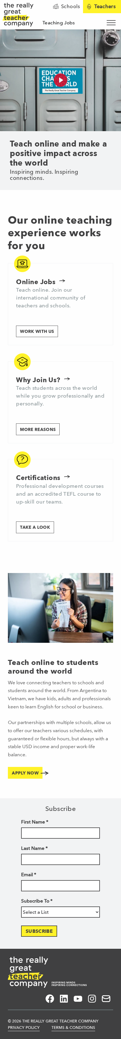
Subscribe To (37, 901)
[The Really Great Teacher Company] (47, 972)
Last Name (34, 848)
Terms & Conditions (73, 1027)
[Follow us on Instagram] (92, 999)
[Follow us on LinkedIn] (64, 999)
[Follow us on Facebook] (50, 999)
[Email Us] (106, 999)
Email (28, 874)
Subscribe (39, 931)
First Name (34, 822)
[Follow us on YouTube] (78, 999)
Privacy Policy (24, 1027)
